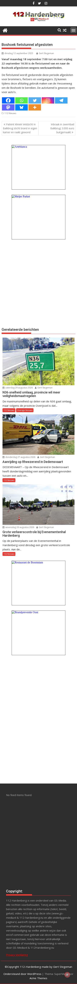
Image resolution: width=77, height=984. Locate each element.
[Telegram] (61, 100)
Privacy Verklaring (17, 955)
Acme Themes (38, 978)
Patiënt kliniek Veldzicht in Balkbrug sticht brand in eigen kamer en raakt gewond (20, 128)
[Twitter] (34, 100)
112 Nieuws (10, 113)
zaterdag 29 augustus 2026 (19, 387)
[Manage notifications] (67, 975)
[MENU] (73, 30)
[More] (34, 107)
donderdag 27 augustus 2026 (20, 457)
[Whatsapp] (21, 100)
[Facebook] (8, 100)
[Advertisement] (38, 282)
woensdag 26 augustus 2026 (19, 527)
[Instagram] (48, 100)
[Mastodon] (8, 107)
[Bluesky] (21, 107)
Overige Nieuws (24, 410)
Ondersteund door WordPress (22, 974)
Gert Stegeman (46, 53)
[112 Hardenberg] (5, 29)
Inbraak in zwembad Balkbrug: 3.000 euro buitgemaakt (62, 128)
